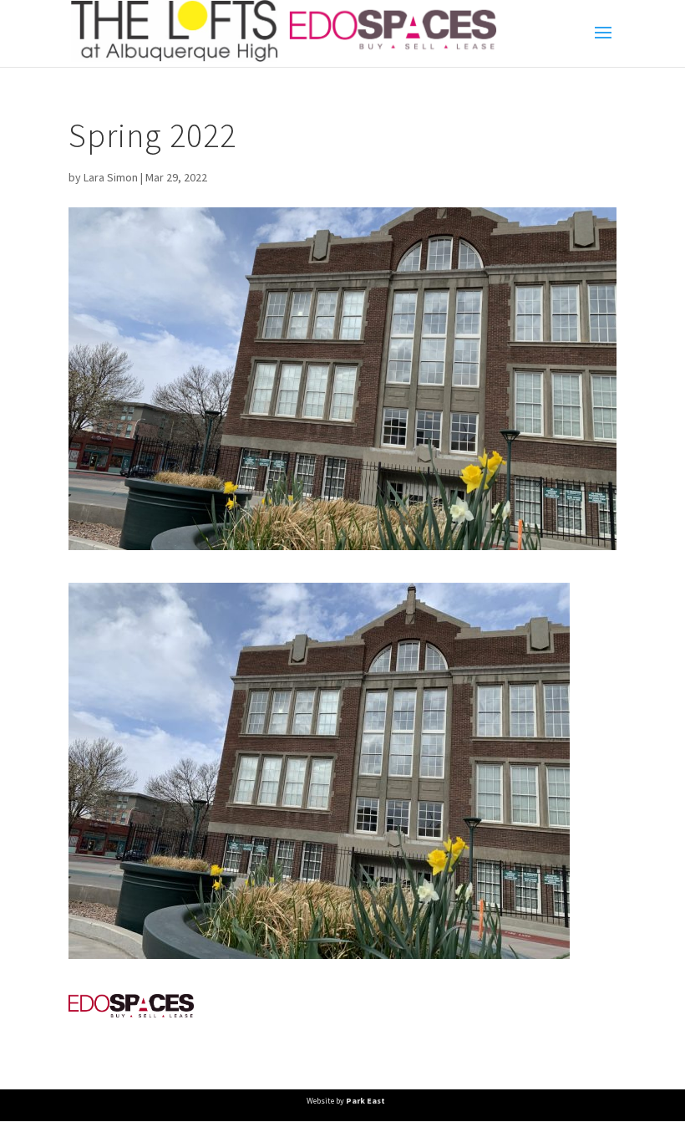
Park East (365, 1100)
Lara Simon (111, 177)
